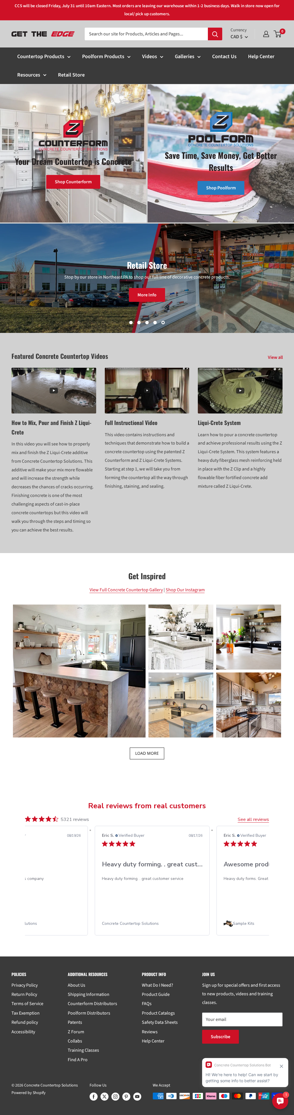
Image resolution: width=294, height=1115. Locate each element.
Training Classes (83, 1050)
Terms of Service (27, 1003)
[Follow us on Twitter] (104, 1097)
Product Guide (156, 994)
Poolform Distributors (89, 1013)
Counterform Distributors (92, 1003)
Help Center (261, 56)
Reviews (150, 1032)
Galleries (184, 56)
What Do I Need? (157, 985)
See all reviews (253, 819)
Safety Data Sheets (160, 1022)
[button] (79, 671)
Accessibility (23, 1032)
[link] (152, 923)
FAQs (147, 1003)
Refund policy (24, 1022)
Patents (75, 1022)
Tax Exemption (25, 1013)
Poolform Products (103, 56)
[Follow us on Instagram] (115, 1097)
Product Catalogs (158, 1013)
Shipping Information (88, 994)
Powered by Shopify (28, 1093)
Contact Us (224, 56)
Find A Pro (78, 1060)
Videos (149, 56)
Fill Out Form (147, 299)
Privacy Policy (24, 985)
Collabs (75, 1041)
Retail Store (71, 75)
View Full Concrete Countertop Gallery (126, 590)
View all (276, 357)
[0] (277, 34)
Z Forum (76, 1032)
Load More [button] (147, 753)
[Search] (215, 34)
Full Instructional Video (131, 422)
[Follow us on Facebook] (94, 1097)
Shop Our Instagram (185, 590)
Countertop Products (40, 56)
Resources (28, 75)
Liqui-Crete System (219, 422)
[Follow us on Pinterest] (126, 1097)
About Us (76, 985)
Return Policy (24, 994)
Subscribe (220, 1037)
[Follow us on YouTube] (137, 1097)
